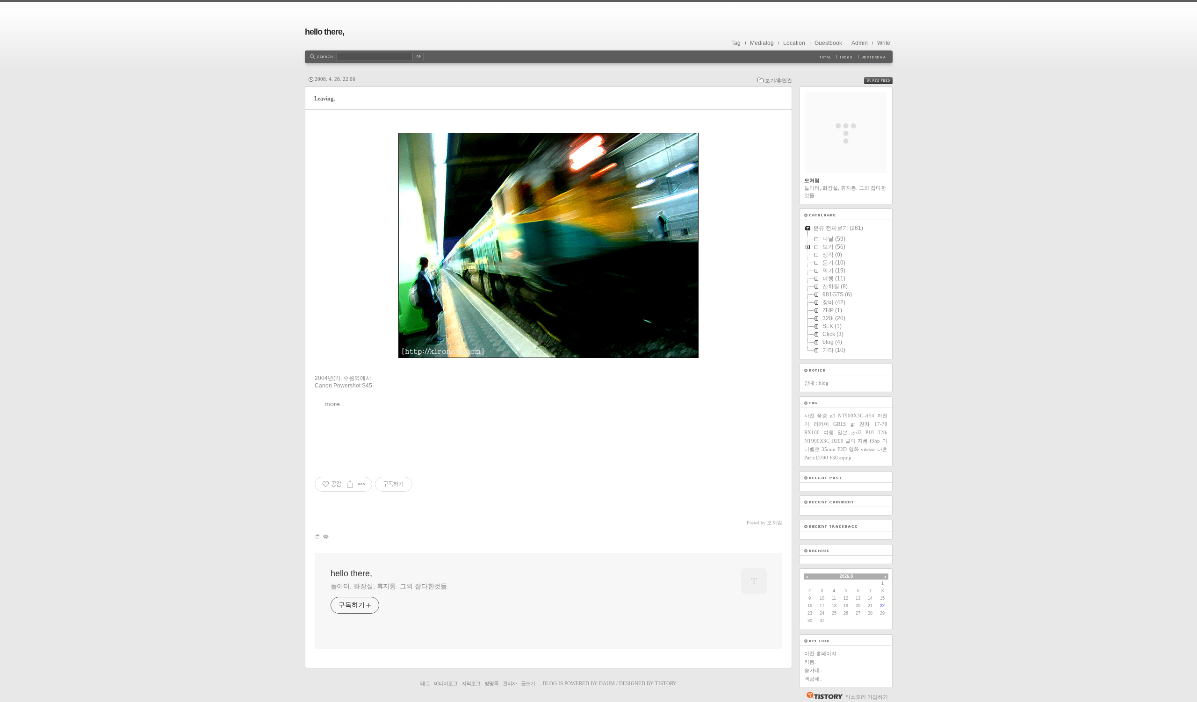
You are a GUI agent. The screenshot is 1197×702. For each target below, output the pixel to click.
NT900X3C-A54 (856, 415)
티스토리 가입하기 (866, 697)
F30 (833, 457)
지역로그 (470, 683)
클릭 (850, 441)
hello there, (324, 31)
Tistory (666, 683)
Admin (859, 43)
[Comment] (325, 536)
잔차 (864, 424)
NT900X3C (816, 441)
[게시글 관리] (362, 484)
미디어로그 (445, 683)
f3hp (875, 441)
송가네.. (813, 670)
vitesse (868, 449)
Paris (809, 457)
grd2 (856, 432)
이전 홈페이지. (821, 653)
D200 (837, 441)
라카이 (821, 424)
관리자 (510, 683)
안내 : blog (816, 383)
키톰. (810, 662)
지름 (863, 441)
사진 (809, 415)
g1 (833, 415)
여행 (828, 432)
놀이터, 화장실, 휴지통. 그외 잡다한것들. (390, 586)
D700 (822, 457)
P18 (869, 432)
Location (794, 43)
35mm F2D (834, 449)
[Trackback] (318, 536)
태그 (425, 683)
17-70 (880, 424)
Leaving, (324, 98)
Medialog (762, 43)
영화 (854, 449)
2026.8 (846, 576)
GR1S (839, 424)
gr (853, 424)
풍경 (822, 415)
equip (845, 457)
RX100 (812, 432)
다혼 (882, 449)
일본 (842, 432)
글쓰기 (528, 683)
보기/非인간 (778, 80)
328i (882, 432)
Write (883, 43)
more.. (333, 404)
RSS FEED (885, 80)
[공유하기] (350, 484)
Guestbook (828, 43)
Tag (736, 43)
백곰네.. (813, 678)
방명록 (491, 683)
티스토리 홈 (822, 695)
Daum (607, 683)
